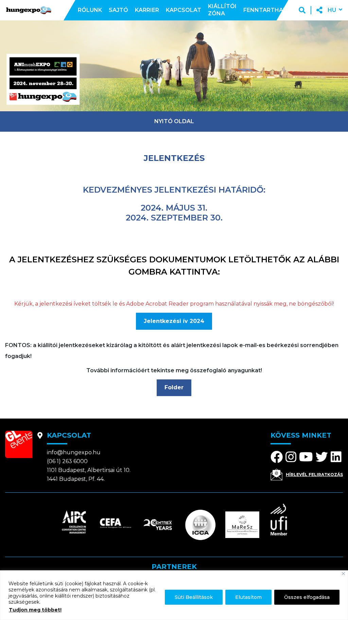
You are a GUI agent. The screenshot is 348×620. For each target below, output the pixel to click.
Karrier (147, 10)
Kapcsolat (183, 10)
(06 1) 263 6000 (67, 461)
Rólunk (90, 10)
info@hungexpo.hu (74, 452)
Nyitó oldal (174, 121)
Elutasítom (248, 597)
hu (332, 10)
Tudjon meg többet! (35, 610)
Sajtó (118, 10)
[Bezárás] (343, 573)
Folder (174, 387)
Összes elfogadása (307, 597)
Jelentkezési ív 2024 (174, 321)
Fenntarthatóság (273, 10)
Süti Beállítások (194, 597)
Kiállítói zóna (222, 10)
